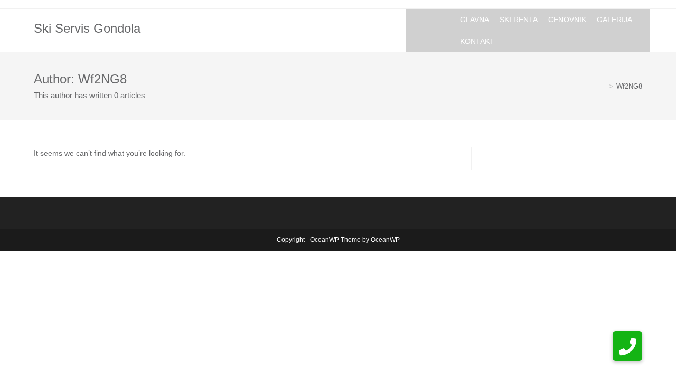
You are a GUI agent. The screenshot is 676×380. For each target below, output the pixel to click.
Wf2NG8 (629, 86)
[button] (627, 346)
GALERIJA (614, 19)
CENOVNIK (567, 19)
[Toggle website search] (508, 40)
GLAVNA (474, 19)
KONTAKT (477, 41)
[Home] (603, 86)
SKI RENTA (519, 19)
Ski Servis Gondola (87, 28)
